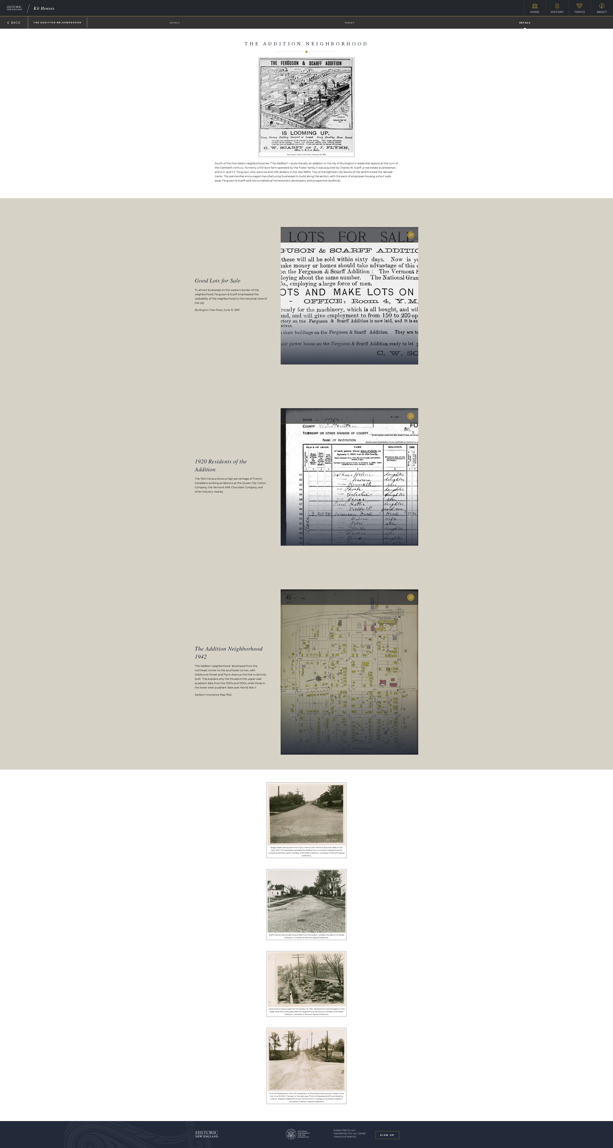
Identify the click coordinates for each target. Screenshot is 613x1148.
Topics (579, 12)
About (602, 12)
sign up (387, 1135)
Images (349, 22)
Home (534, 12)
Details (175, 22)
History (557, 12)
